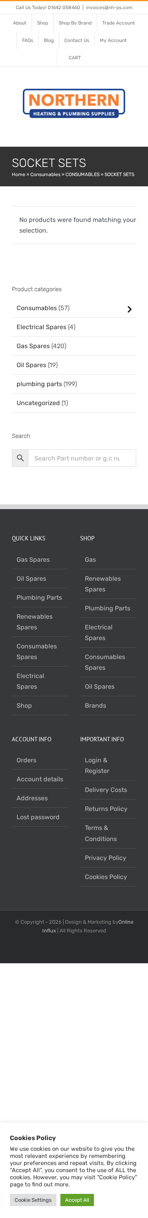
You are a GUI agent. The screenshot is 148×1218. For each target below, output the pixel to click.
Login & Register (97, 765)
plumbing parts (39, 384)
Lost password (38, 817)
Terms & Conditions (101, 833)
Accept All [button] (77, 1200)
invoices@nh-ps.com (109, 7)
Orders (26, 760)
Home (18, 174)
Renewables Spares (34, 622)
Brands (95, 705)
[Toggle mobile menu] (133, 134)
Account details (40, 779)
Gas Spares (33, 346)
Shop (24, 705)
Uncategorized (38, 403)
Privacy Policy (105, 858)
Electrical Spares (41, 327)
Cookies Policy (106, 877)
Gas (90, 559)
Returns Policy (106, 809)
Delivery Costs (106, 790)
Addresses (32, 798)
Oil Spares (31, 365)
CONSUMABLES (82, 174)
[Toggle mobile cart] (119, 134)
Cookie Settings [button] (33, 1200)
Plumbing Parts (39, 597)
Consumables (45, 174)
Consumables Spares (37, 651)
